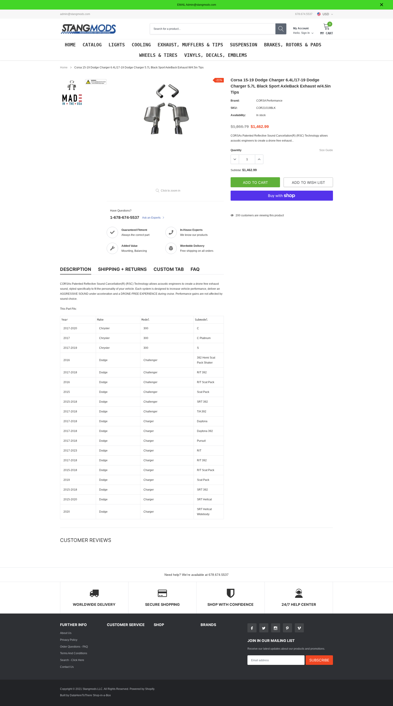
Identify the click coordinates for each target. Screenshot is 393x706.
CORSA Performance (269, 100)
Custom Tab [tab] (169, 269)
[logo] (88, 29)
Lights (116, 44)
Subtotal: (236, 170)
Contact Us (67, 667)
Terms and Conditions (73, 653)
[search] (280, 28)
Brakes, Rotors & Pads (292, 44)
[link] (72, 85)
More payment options (282, 206)
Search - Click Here (72, 660)
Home (70, 44)
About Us (65, 633)
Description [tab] (75, 269)
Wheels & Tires (158, 55)
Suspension (243, 44)
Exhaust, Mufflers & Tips (190, 44)
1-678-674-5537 (124, 217)
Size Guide (326, 150)
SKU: (234, 108)
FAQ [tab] (195, 269)
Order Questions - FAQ (74, 646)
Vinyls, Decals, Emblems (215, 55)
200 (238, 215)
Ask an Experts (151, 217)
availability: (238, 115)
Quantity (236, 150)
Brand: (235, 100)
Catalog (92, 44)
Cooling (141, 44)
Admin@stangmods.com (75, 14)
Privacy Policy (68, 639)
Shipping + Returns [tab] (122, 269)
